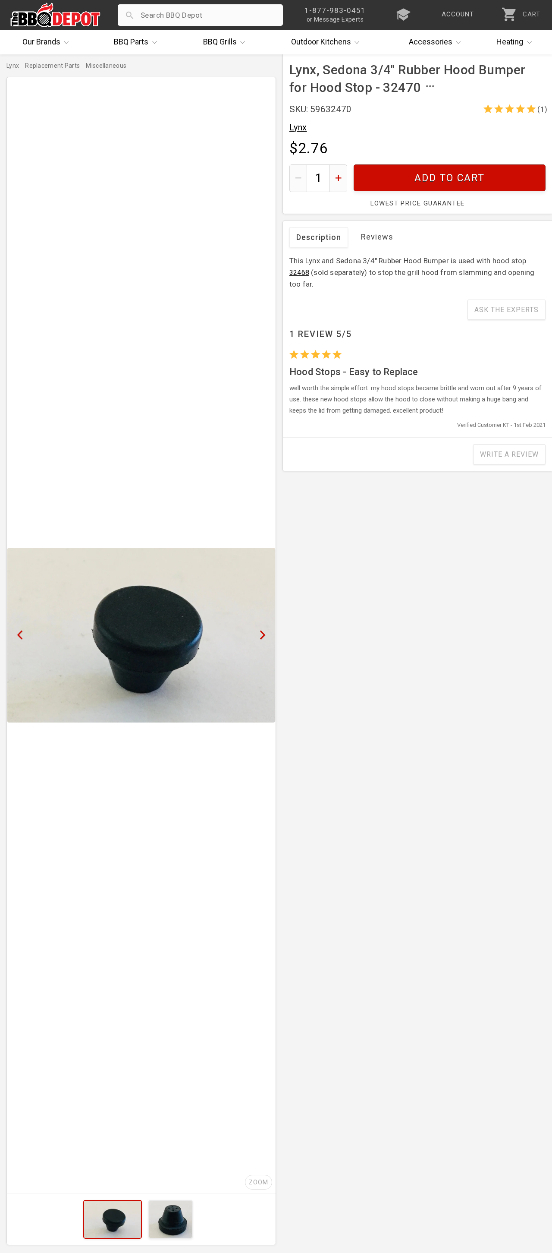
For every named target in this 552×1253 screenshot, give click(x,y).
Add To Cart (449, 178)
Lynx (298, 127)
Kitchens (321, 41)
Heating (509, 41)
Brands (41, 41)
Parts (131, 41)
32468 (299, 272)
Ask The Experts (506, 310)
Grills (220, 41)
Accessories (430, 41)
